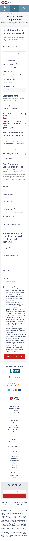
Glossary (14, 425)
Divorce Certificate (14, 413)
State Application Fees (14, 427)
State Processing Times (14, 429)
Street (5, 248)
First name (6, 186)
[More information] (17, 46)
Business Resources (14, 442)
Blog (14, 431)
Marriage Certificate (14, 408)
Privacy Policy (14, 465)
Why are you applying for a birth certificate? (13, 154)
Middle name (7, 194)
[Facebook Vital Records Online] (9, 485)
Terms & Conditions (14, 454)
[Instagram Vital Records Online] (13, 485)
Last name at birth (9, 64)
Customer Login (14, 475)
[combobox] (14, 90)
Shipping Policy (14, 463)
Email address (7, 216)
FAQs (14, 423)
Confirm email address (10, 224)
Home (4, 13)
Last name (6, 202)
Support (14, 477)
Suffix (14, 67)
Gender (5, 106)
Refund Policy (14, 458)
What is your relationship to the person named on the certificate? (13, 143)
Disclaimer (14, 467)
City (4, 263)
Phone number (8, 209)
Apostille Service (14, 415)
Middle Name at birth (10, 54)
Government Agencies (14, 444)
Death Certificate (14, 410)
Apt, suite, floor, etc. (9, 256)
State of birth (7, 79)
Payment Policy (14, 456)
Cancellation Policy (14, 460)
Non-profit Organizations (14, 446)
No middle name (10, 61)
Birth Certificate (12, 13)
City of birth (7, 86)
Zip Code (6, 278)
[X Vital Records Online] (16, 485)
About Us (14, 434)
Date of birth (7, 71)
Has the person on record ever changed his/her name (13, 113)
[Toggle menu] (27, 3)
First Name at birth (9, 46)
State (5, 271)
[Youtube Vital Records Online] (20, 485)
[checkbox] (3, 61)
